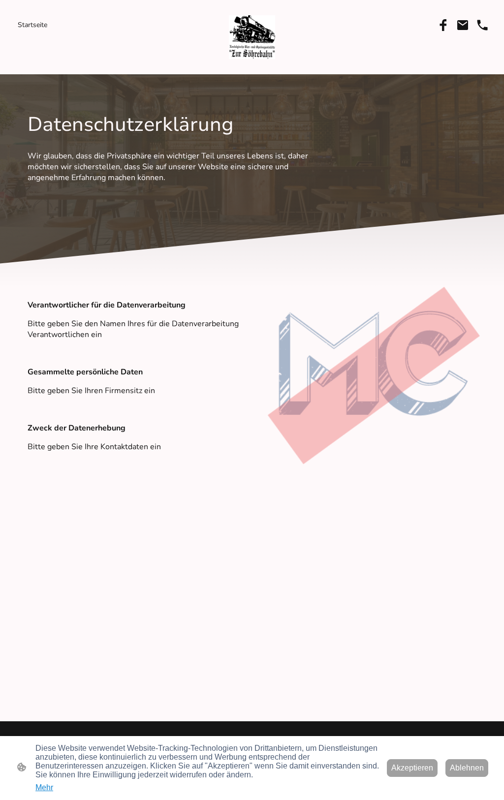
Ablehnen (467, 768)
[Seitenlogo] (252, 37)
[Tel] (482, 25)
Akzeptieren (412, 768)
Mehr (44, 787)
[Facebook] (443, 25)
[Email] (463, 25)
